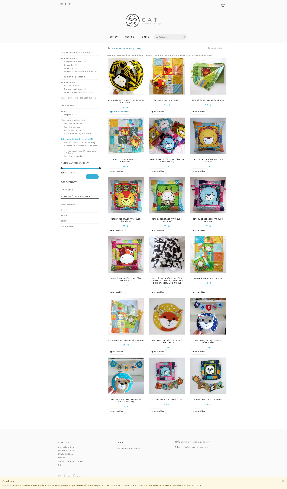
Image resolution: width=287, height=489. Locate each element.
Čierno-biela (68, 226)
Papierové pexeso (74, 130)
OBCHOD (129, 37)
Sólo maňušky (72, 86)
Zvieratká (70, 65)
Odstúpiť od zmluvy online (193, 447)
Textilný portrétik (74, 156)
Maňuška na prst (71, 82)
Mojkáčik (66, 111)
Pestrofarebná (70, 204)
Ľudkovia (70, 68)
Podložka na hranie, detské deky (80, 147)
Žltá (64, 210)
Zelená (65, 221)
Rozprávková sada (75, 62)
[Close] (283, 480)
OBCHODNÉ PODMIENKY (128, 449)
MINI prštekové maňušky (78, 92)
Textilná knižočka (74, 124)
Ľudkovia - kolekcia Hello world (80, 72)
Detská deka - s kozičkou (208, 278)
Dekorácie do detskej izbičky (76, 139)
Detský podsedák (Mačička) (167, 399)
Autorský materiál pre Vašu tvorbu (78, 99)
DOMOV (114, 37)
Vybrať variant (120, 112)
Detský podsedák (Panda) (208, 399)
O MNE (145, 37)
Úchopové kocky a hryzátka (79, 133)
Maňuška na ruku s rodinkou (76, 53)
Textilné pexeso (73, 127)
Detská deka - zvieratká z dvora (126, 340)
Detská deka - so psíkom (167, 100)
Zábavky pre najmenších (74, 120)
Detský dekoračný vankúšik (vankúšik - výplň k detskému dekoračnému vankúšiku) (167, 280)
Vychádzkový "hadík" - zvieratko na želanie (79, 152)
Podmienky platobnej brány (194, 442)
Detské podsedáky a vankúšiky (81, 142)
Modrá (65, 215)
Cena (63, 173)
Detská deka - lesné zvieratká (208, 100)
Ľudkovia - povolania (76, 77)
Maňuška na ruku (72, 58)
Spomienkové (69, 106)
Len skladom (67, 190)
